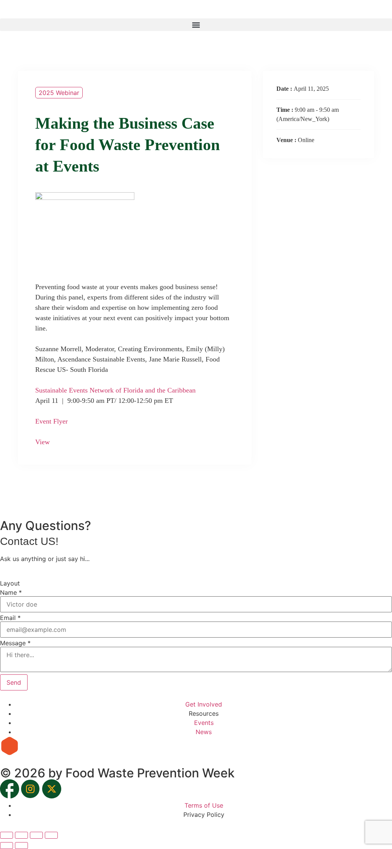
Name (11, 592)
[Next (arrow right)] (21, 845)
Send (14, 682)
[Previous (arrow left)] (6, 845)
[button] (196, 24)
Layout (10, 583)
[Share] (36, 835)
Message (15, 643)
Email (10, 618)
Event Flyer (51, 421)
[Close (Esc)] (51, 835)
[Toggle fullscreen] (21, 835)
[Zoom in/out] (6, 835)
